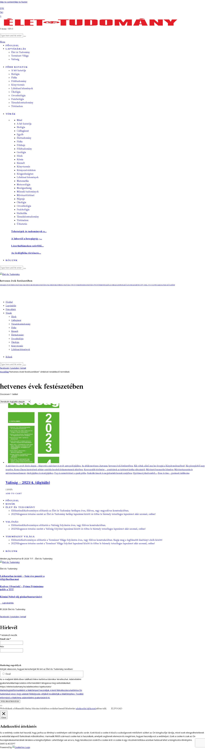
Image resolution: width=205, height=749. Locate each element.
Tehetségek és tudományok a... (29, 231)
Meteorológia (23, 184)
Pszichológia (23, 209)
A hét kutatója (24, 123)
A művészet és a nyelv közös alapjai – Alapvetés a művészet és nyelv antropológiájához (43, 466)
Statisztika (22, 213)
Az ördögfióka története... (26, 252)
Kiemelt (21, 163)
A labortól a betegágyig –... (26, 238)
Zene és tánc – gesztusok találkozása (173, 473)
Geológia (21, 152)
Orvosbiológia (24, 206)
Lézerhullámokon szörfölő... (27, 245)
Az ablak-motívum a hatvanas (94, 466)
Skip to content (7, 1)
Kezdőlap (4, 371)
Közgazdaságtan (25, 173)
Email (8, 674)
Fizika (20, 141)
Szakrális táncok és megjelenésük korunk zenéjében (109, 473)
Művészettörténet (25, 195)
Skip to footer (20, 1)
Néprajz (21, 198)
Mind (19, 120)
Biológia (21, 127)
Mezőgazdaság (24, 188)
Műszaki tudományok (28, 191)
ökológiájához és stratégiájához (40, 473)
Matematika (23, 180)
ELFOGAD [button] (116, 708)
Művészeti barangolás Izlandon (159, 469)
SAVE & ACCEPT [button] (7, 743)
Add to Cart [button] (14, 493)
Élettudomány (24, 137)
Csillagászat (23, 130)
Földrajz (21, 145)
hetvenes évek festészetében (120, 466)
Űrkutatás (22, 223)
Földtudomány (24, 148)
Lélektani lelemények (27, 177)
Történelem (22, 220)
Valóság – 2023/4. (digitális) (28, 482)
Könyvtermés (23, 166)
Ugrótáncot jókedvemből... (145, 473)
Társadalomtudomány (28, 216)
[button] (5, 285)
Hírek (20, 155)
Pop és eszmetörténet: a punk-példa (70, 473)
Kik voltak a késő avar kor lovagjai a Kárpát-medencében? (159, 466)
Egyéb (20, 134)
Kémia (20, 159)
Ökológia (21, 202)
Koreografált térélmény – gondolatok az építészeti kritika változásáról (114, 469)
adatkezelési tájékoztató (86, 708)
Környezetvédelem (26, 170)
